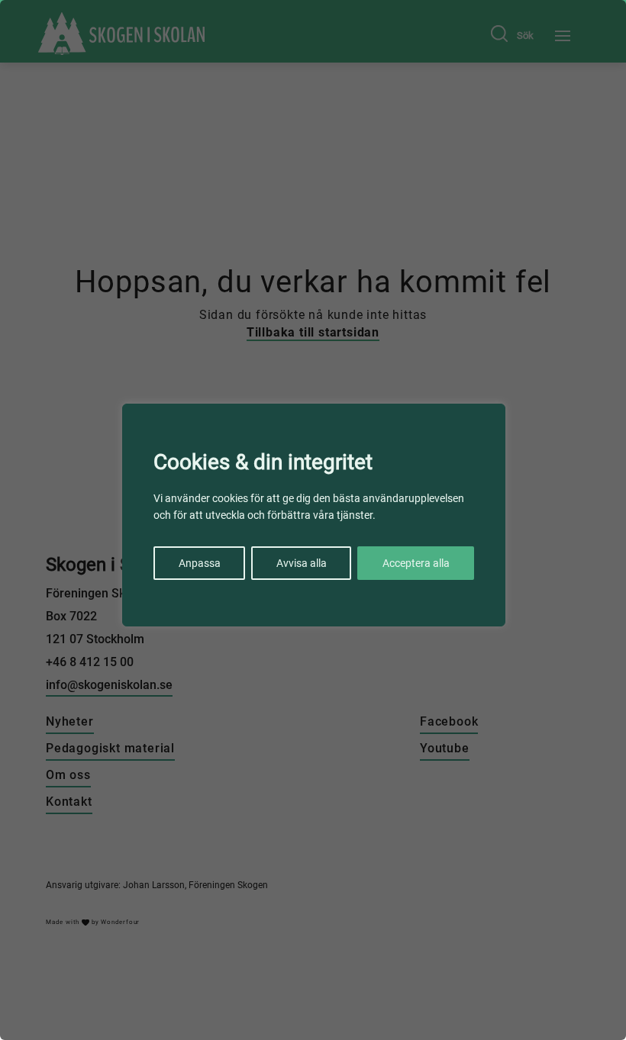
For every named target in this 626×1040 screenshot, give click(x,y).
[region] (313, 520)
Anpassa (200, 563)
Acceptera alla (416, 563)
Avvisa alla (301, 563)
